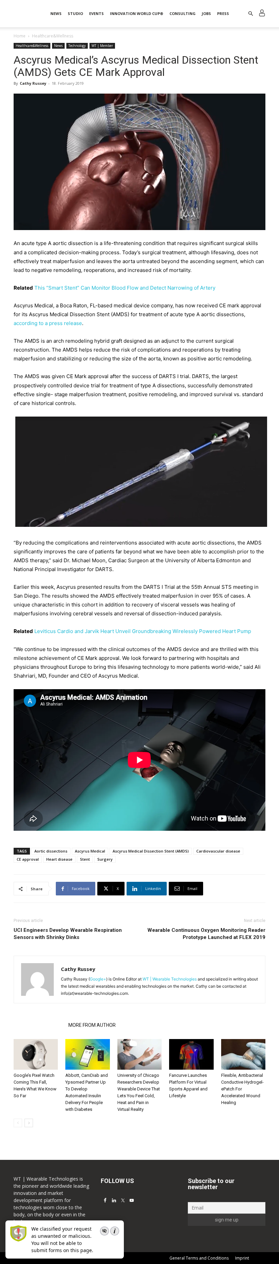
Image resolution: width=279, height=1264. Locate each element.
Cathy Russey (33, 83)
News (56, 13)
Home (20, 36)
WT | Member (102, 45)
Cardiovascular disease (218, 851)
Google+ (98, 979)
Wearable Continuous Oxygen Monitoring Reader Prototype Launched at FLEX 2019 (206, 933)
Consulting (182, 13)
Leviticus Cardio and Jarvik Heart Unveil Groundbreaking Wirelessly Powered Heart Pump (142, 631)
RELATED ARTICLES (39, 1025)
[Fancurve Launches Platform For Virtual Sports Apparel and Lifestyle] (191, 1054)
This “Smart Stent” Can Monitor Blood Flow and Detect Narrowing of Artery (124, 288)
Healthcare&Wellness (32, 45)
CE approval (28, 859)
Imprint (242, 1258)
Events (96, 13)
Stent (85, 859)
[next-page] (28, 1123)
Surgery (105, 859)
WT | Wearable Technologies (170, 979)
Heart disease (59, 859)
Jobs (206, 13)
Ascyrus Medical (90, 851)
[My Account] (262, 14)
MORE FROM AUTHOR (92, 1025)
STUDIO (75, 13)
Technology (77, 45)
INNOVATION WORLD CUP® (136, 13)
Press (223, 13)
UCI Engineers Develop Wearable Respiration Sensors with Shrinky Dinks (68, 933)
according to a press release (48, 323)
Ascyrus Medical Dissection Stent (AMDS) (151, 851)
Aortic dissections (50, 851)
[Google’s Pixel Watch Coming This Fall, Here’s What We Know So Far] (36, 1054)
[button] (250, 14)
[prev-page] (18, 1123)
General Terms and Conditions (199, 1258)
